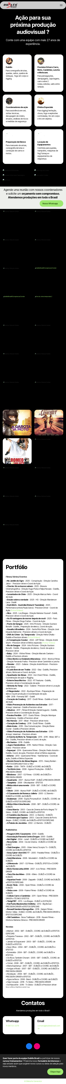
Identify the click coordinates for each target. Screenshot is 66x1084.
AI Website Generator (33, 1081)
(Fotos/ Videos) (48, 643)
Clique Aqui (55, 1072)
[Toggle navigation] (61, 5)
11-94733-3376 (12, 1026)
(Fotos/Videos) (17, 610)
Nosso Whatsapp (50, 203)
